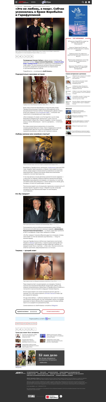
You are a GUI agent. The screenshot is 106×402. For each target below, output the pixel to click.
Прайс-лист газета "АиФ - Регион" (58, 373)
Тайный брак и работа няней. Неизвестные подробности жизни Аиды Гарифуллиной (30, 346)
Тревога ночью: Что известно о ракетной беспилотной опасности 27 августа (78, 55)
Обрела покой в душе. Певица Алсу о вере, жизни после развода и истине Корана (55, 336)
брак (33, 62)
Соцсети (59, 281)
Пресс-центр (43, 372)
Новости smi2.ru (20, 366)
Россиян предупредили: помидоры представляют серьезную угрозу (80, 121)
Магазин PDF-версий (53, 372)
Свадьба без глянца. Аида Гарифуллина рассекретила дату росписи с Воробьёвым (55, 341)
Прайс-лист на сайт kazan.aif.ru (76, 373)
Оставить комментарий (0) (53, 311)
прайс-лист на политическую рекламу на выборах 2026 (40, 375)
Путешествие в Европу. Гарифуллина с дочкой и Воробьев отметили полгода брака (25, 341)
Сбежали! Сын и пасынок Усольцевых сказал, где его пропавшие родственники (81, 77)
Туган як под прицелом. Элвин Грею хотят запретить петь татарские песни (29, 336)
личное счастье (50, 293)
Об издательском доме (32, 372)
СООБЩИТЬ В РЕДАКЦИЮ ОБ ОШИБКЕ (64, 375)
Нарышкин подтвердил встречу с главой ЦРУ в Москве (79, 116)
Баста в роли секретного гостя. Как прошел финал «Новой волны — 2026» (78, 61)
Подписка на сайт (31, 373)
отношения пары (43, 112)
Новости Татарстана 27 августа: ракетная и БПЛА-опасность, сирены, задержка (78, 49)
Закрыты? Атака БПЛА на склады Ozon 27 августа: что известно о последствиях (78, 67)
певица (31, 243)
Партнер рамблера (40, 396)
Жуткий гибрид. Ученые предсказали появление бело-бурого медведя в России (81, 102)
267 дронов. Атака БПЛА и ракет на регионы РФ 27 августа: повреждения (78, 43)
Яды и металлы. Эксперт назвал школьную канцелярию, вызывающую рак (80, 82)
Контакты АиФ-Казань (42, 373)
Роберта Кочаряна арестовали (79, 126)
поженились (52, 167)
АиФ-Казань (43, 52)
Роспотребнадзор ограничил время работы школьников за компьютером (81, 132)
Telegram (55, 305)
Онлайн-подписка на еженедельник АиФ (70, 372)
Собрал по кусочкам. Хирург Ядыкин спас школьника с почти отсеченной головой (81, 92)
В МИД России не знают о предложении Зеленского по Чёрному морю (79, 111)
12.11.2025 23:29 (18, 6)
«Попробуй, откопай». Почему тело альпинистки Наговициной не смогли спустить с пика (81, 97)
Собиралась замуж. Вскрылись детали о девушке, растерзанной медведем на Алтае (80, 87)
